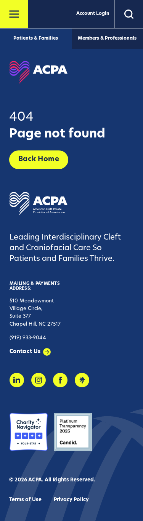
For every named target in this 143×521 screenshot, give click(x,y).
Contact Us (25, 352)
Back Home (38, 159)
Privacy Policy (71, 499)
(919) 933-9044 (28, 338)
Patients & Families (35, 38)
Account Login (92, 13)
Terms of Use (25, 499)
